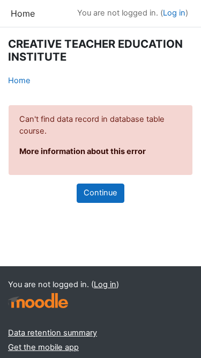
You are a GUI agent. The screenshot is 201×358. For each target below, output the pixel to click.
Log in (174, 13)
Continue (100, 193)
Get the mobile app (43, 347)
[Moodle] (38, 301)
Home (19, 80)
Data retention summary (52, 333)
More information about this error (82, 151)
